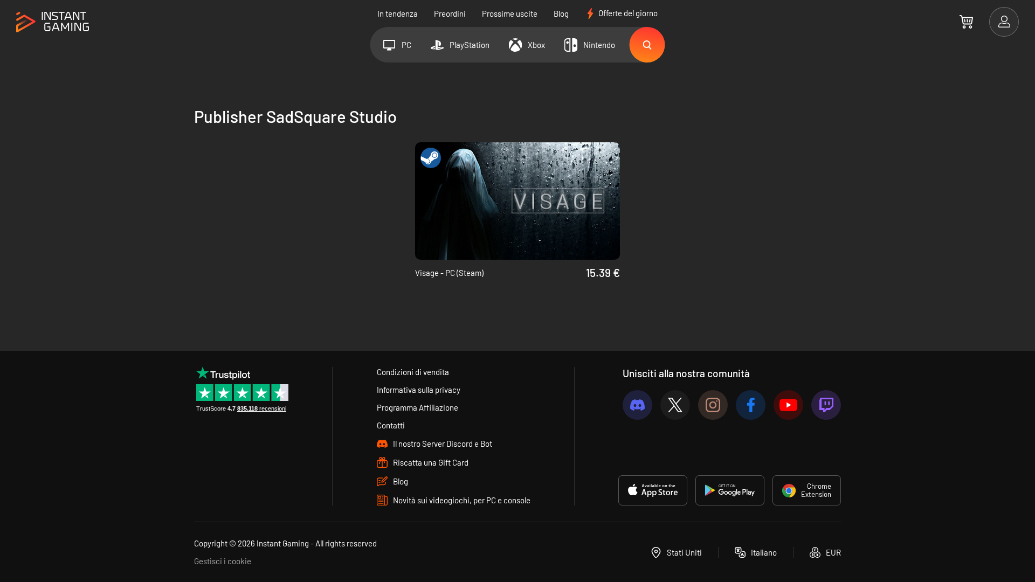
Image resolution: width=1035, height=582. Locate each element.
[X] (675, 405)
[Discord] (637, 405)
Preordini (450, 13)
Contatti (391, 425)
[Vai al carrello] (966, 21)
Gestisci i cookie (222, 561)
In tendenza (397, 13)
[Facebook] (750, 405)
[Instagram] (713, 405)
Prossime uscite (509, 13)
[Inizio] (52, 22)
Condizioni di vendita (413, 372)
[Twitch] (826, 405)
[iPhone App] (652, 490)
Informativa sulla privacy (418, 389)
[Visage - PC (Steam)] (517, 201)
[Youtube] (788, 405)
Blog (561, 13)
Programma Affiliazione (417, 407)
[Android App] (729, 490)
